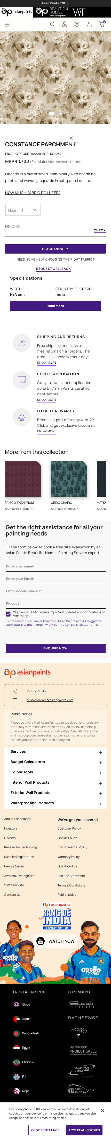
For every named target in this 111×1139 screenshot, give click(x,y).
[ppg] (83, 1071)
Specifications (26, 278)
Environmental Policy (72, 847)
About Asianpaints (17, 819)
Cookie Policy (67, 838)
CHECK (100, 230)
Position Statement (71, 876)
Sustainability (14, 885)
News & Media (14, 866)
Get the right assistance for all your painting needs (54, 530)
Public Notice (67, 895)
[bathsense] (83, 1018)
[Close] (102, 1110)
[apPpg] (83, 1090)
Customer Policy (69, 828)
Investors (10, 828)
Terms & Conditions (71, 885)
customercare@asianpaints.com (50, 700)
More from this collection (37, 452)
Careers (9, 838)
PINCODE (12, 226)
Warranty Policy (69, 857)
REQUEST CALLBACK (53, 268)
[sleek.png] (83, 1003)
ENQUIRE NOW (55, 648)
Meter (12, 210)
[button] (89, 24)
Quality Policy (67, 866)
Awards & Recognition (19, 876)
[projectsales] (83, 1050)
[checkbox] (8, 614)
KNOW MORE (46, 362)
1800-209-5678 (37, 691)
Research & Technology (20, 847)
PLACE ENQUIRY (55, 249)
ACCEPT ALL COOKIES (84, 1130)
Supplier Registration (19, 857)
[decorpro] (83, 1032)
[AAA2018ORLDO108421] (55, 77)
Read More (55, 306)
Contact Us (12, 895)
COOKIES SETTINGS (45, 1130)
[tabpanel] (55, 77)
